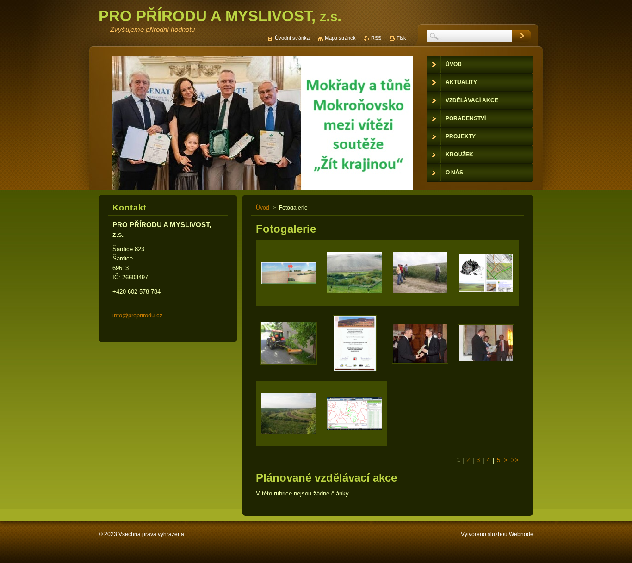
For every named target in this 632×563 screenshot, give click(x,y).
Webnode (521, 534)
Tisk (401, 38)
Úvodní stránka (292, 38)
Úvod (262, 207)
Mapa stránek (340, 38)
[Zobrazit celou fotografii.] (289, 273)
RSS (376, 38)
